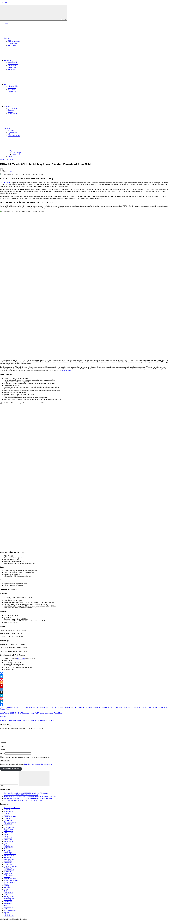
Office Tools (12, 88)
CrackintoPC (4, 2)
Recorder (7, 877)
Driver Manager (9, 827)
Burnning (11, 110)
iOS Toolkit (11, 89)
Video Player (12, 69)
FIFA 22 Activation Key (7, 707)
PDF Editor (7, 871)
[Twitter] (85, 676)
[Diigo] (85, 689)
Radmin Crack (66, 370)
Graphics (7, 845)
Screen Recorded (9, 882)
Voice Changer (12, 45)
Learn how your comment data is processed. (38, 764)
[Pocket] (85, 698)
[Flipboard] (85, 686)
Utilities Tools (12, 132)
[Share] (85, 704)
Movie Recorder (9, 855)
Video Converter (13, 64)
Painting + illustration (10, 866)
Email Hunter (8, 839)
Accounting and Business (12, 808)
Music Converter (9, 859)
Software (7, 38)
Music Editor (8, 861)
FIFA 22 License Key (75, 707)
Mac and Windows (10, 854)
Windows (7, 129)
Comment (3, 742)
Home (6, 23)
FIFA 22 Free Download (22, 707)
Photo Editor (8, 873)
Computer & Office (10, 816)
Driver (6, 825)
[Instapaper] (85, 692)
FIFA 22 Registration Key (135, 707)
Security (10, 112)
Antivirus (7, 106)
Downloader (8, 824)
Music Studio (8, 862)
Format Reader (8, 841)
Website (2, 753)
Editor (6, 836)
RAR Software (8, 875)
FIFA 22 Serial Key (149, 707)
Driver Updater (12, 43)
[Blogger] (85, 682)
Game (11, 159)
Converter (7, 818)
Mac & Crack (8, 84)
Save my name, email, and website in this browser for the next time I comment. (26, 757)
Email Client (8, 838)
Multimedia (7, 60)
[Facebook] (85, 673)
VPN (9, 134)
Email (2, 750)
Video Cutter (12, 67)
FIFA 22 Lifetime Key (107, 707)
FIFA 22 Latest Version (61, 707)
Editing (10, 156)
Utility (10, 151)
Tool (5, 891)
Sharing (6, 885)
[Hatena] (85, 695)
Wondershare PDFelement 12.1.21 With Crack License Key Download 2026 (28, 798)
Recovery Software (14, 41)
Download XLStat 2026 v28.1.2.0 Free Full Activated (21, 795)
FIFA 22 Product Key (120, 707)
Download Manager (10, 822)
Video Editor (12, 65)
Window (6, 912)
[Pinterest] (85, 679)
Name (2, 746)
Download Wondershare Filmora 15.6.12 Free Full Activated (23, 800)
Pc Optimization (13, 108)
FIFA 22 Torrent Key (162, 707)
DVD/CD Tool (16, 154)
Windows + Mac (13, 86)
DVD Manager (16, 153)
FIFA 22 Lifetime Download (91, 707)
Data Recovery (12, 91)
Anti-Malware (12, 113)
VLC (9, 40)
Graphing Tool (8, 847)
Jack (11, 171)
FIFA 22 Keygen (48, 707)
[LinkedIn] (85, 701)
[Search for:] (9, 785)
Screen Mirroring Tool (11, 880)
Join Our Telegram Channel (10, 768)
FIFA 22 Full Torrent (36, 707)
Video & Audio (12, 62)
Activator (11, 130)
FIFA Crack (21, 659)
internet (6, 848)
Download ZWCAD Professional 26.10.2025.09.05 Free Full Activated (26, 793)
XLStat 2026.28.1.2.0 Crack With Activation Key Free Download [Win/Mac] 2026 (30, 796)
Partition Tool (8, 868)
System (6, 889)
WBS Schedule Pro (14, 136)
